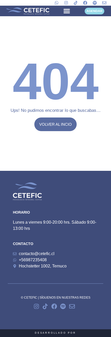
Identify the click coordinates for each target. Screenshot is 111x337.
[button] (67, 11)
